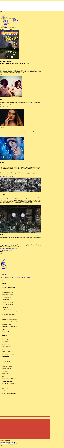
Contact (15, 21)
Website (1, 134)
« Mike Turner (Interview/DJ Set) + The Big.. (12, 277)
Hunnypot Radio (4, 257)
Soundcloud (7, 106)
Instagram (10, 106)
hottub (3, 261)
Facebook (1, 106)
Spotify (10, 176)
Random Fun (6, 20)
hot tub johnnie (4, 260)
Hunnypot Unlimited (5, 256)
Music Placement (4, 267)
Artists (3, 15)
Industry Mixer (4, 266)
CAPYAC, (3, 275)
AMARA (3, 272)
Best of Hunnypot (7, 22)
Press (15, 19)
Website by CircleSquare (3, 446)
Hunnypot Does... (4, 17)
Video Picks (4, 16)
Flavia (3, 270)
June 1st (14, 243)
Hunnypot (3, 25)
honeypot (3, 262)
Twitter (4, 106)
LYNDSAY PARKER (4, 273)
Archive (15, 18)
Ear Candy (3, 269)
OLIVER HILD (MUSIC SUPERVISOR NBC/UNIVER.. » (24, 277)
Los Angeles (3, 264)
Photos (4, 280)
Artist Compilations (7, 23)
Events (3, 14)
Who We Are (16, 20)
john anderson (4, 259)
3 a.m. (35, 238)
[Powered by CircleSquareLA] (32, 6)
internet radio (4, 265)
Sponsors (5, 24)
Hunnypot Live (4, 13)
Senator (3, 271)
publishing (3, 268)
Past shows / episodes (11, 18)
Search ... (1, 29)
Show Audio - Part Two (6, 279)
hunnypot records (4, 258)
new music (3, 263)
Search (11, 29)
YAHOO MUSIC (4, 274)
